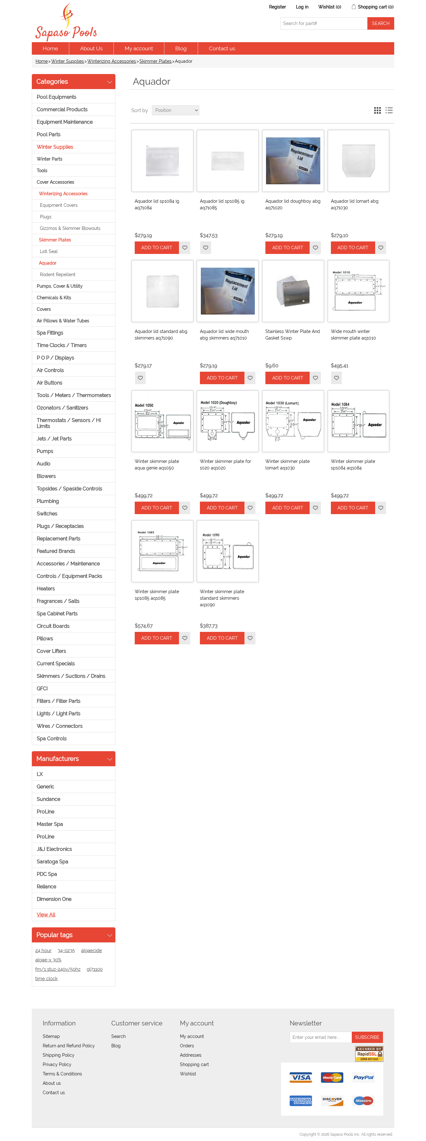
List (389, 110)
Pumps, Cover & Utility (60, 286)
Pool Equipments (56, 97)
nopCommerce (68, 1134)
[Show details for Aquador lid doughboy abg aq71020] (293, 160)
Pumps (45, 451)
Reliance (46, 887)
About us (52, 1083)
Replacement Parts (58, 539)
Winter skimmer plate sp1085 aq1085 (157, 595)
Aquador (47, 262)
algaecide (91, 950)
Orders (187, 1045)
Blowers (46, 476)
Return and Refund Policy (69, 1045)
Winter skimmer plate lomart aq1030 (287, 464)
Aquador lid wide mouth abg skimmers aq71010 (224, 334)
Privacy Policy (57, 1064)
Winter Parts (49, 158)
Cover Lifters (51, 651)
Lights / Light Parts (58, 714)
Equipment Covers (59, 205)
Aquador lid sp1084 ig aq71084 (157, 204)
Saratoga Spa (52, 862)
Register (277, 6)
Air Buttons (49, 383)
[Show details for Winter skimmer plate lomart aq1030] (293, 421)
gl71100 (95, 969)
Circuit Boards (53, 626)
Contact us (222, 48)
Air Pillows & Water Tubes (63, 320)
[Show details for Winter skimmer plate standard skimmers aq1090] (227, 551)
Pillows (45, 639)
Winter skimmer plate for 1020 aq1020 (225, 464)
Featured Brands (56, 551)
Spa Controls (52, 739)
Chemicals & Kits (54, 297)
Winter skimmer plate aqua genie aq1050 (157, 464)
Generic (45, 787)
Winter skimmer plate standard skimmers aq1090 (222, 598)
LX (40, 774)
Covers (44, 309)
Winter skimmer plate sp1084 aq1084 (353, 464)
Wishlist (188, 1073)
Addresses (190, 1055)
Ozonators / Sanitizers (62, 408)
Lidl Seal (49, 251)
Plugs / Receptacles (60, 526)
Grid (377, 110)
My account (139, 48)
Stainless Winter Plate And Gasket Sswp (292, 334)
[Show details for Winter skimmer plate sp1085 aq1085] (162, 551)
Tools (42, 170)
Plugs (45, 216)
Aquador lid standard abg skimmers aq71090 (161, 334)
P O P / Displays (55, 358)
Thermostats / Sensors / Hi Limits (69, 423)
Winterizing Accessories (111, 61)
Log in (302, 6)
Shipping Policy (59, 1055)
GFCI (42, 689)
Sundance (48, 799)
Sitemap (51, 1036)
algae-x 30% (48, 960)
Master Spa (50, 824)
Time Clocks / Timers (62, 345)
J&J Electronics (54, 849)
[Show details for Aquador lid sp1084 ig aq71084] (162, 160)
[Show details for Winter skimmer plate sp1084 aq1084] (358, 421)
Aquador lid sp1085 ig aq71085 (222, 204)
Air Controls (50, 370)
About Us (91, 48)
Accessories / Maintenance (68, 564)
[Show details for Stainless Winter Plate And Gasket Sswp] (293, 291)
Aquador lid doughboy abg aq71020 (293, 204)
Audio (44, 464)
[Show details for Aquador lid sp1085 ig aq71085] (227, 160)
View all (46, 915)
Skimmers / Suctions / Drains (71, 676)
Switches (47, 514)
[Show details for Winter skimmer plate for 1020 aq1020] (227, 421)
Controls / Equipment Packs (69, 576)
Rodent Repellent (57, 274)
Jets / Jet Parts (54, 439)
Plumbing (48, 501)
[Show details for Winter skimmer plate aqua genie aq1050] (162, 421)
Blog (181, 48)
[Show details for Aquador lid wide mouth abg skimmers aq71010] (227, 291)
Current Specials (56, 664)
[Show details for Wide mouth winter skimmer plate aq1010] (358, 291)
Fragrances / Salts (58, 601)
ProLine (45, 812)
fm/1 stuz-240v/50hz (57, 969)
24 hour (43, 950)
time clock (46, 978)
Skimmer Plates (155, 61)
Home (50, 48)
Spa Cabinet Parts (57, 614)
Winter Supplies (67, 61)
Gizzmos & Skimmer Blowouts (70, 228)
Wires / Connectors (60, 726)
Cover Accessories (55, 182)
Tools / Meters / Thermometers (74, 395)
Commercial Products (62, 109)
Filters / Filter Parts (58, 701)
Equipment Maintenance (65, 122)
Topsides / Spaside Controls (69, 489)
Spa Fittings (50, 333)
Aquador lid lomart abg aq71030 (355, 204)
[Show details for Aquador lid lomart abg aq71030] (358, 160)
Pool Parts (49, 134)
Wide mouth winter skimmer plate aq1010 (353, 334)
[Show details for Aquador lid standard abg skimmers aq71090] (162, 291)
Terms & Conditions (62, 1073)
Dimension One (54, 899)
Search (118, 1036)
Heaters (46, 589)
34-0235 (66, 950)
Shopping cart (194, 1064)
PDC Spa (47, 874)
